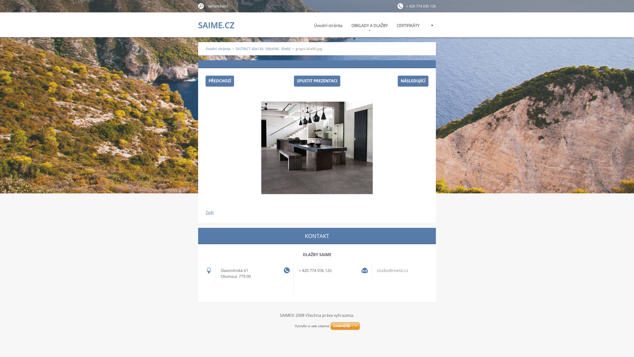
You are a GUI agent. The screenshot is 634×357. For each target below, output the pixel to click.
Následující (413, 81)
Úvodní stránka (328, 25)
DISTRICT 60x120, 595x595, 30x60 (263, 48)
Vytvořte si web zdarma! (312, 326)
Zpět (210, 212)
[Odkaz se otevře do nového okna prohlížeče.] (317, 148)
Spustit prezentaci (317, 81)
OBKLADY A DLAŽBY (369, 25)
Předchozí (220, 81)
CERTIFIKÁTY (408, 25)
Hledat (201, 5)
